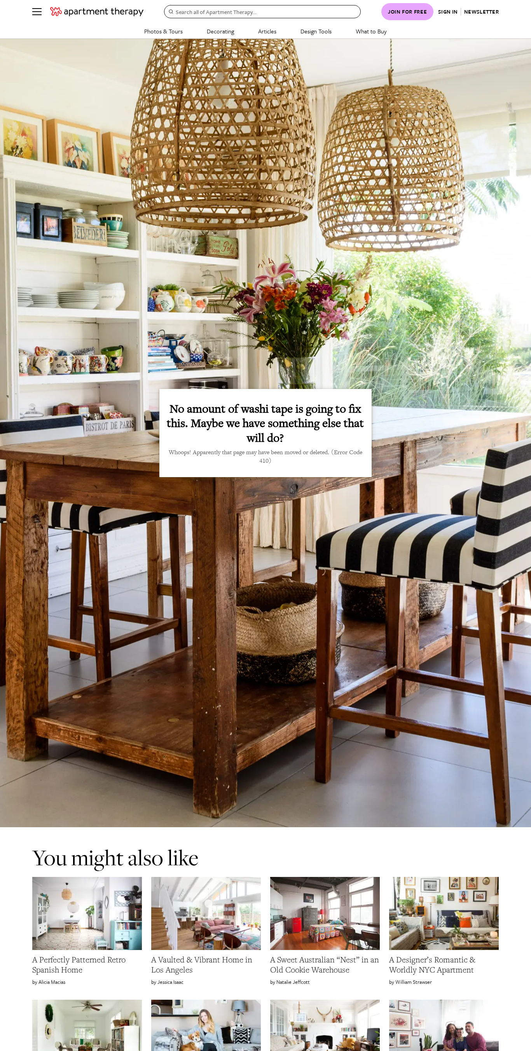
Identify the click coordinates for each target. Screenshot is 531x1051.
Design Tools (316, 31)
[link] (87, 965)
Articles (267, 31)
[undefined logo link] (96, 11)
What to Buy (371, 31)
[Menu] (37, 11)
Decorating (220, 31)
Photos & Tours (163, 31)
